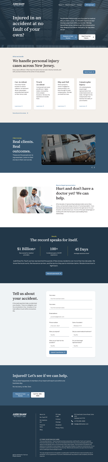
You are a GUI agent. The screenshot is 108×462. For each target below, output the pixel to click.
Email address (53, 313)
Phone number (53, 322)
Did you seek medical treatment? (82, 331)
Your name (52, 295)
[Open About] (63, 5)
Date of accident (77, 322)
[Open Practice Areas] (74, 5)
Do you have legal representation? (77, 341)
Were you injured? (54, 331)
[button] (92, 167)
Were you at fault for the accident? (56, 341)
